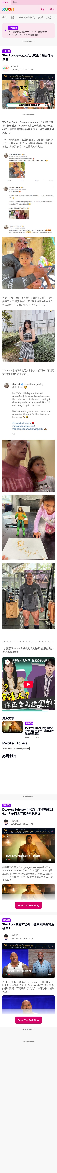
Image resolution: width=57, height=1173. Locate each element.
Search (42, 9)
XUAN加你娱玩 (27, 17)
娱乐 (40, 17)
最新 (13, 17)
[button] (5, 29)
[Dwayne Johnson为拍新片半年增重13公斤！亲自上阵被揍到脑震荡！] (12, 727)
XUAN (5, 2)
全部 (4, 17)
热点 (15, 2)
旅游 (48, 17)
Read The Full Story (28, 905)
